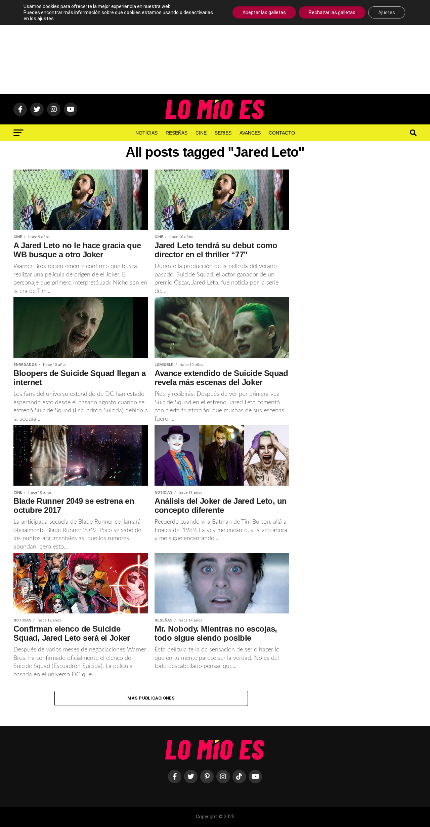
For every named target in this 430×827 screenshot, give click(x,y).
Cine (201, 133)
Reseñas (176, 133)
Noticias (146, 133)
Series (223, 133)
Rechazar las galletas (332, 12)
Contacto (282, 133)
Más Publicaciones (151, 698)
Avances (250, 133)
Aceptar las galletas (264, 12)
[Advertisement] (215, 47)
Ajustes (386, 12)
